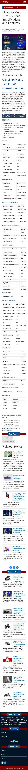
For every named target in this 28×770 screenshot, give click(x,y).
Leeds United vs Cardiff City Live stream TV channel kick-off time (18, 594)
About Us (3, 732)
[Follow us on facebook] (2, 762)
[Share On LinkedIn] (17, 567)
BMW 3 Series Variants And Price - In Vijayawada (18, 610)
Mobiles (19, 7)
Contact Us (4, 736)
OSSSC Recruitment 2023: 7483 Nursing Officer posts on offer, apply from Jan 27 (18, 661)
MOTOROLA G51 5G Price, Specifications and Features (19, 530)
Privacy (3, 750)
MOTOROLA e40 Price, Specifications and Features (19, 548)
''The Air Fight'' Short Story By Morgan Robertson (19, 679)
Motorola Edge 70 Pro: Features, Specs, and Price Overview (18, 454)
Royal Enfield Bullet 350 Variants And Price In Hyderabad (18, 695)
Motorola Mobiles (7, 438)
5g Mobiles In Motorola (9, 441)
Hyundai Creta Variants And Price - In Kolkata (18, 577)
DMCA (3, 758)
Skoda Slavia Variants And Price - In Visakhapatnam (19, 642)
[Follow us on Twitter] (5, 762)
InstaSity (10, 768)
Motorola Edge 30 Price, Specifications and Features (19, 512)
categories (12, 7)
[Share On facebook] (10, 567)
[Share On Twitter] (14, 567)
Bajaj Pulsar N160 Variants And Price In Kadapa (18, 625)
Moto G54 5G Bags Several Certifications (18, 477)
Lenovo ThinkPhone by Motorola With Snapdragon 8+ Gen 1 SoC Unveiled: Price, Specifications (19, 496)
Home (6, 7)
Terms (3, 754)
